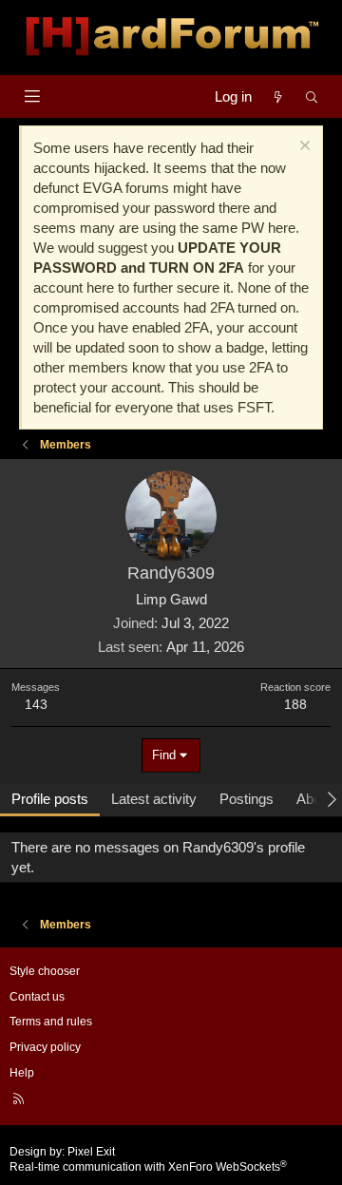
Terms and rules (51, 1021)
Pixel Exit (91, 1151)
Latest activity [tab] (154, 799)
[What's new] (277, 96)
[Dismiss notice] (302, 148)
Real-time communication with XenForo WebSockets (148, 1167)
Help (22, 1073)
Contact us (37, 996)
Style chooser (45, 971)
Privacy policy (45, 1047)
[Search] (312, 96)
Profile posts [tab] (49, 799)
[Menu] (31, 96)
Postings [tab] (246, 799)
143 (36, 704)
